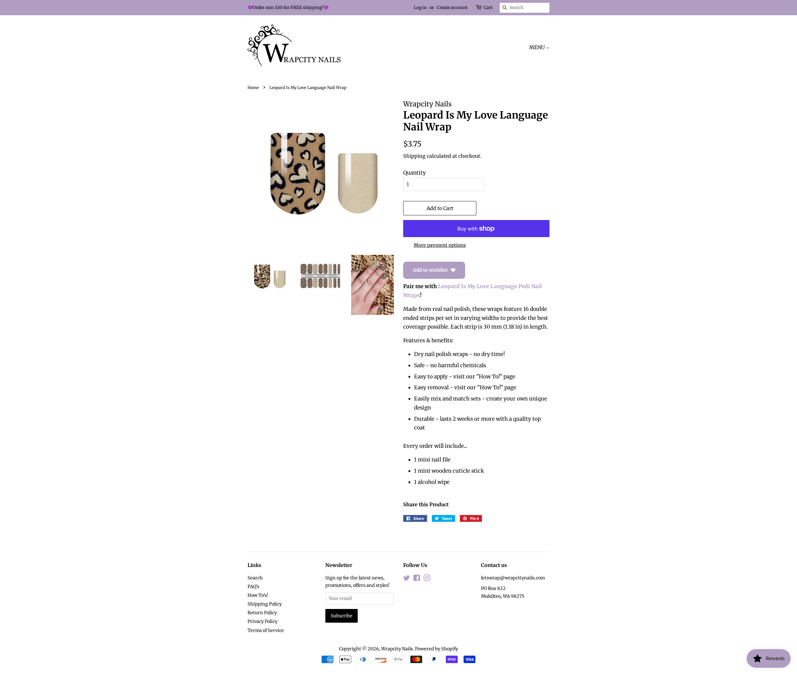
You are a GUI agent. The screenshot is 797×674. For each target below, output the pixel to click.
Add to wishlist (430, 270)
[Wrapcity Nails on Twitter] (406, 579)
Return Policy (262, 612)
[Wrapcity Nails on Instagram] (426, 579)
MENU (537, 47)
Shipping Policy (265, 604)
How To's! (258, 595)
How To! (489, 376)
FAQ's (253, 586)
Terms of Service (266, 630)
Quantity (414, 172)
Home (253, 87)
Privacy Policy (262, 621)
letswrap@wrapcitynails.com (513, 578)
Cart (488, 7)
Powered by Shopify (436, 649)
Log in (420, 7)
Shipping (414, 156)
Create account (452, 7)
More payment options (440, 245)
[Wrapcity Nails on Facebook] (416, 579)
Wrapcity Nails (397, 649)
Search (255, 578)
